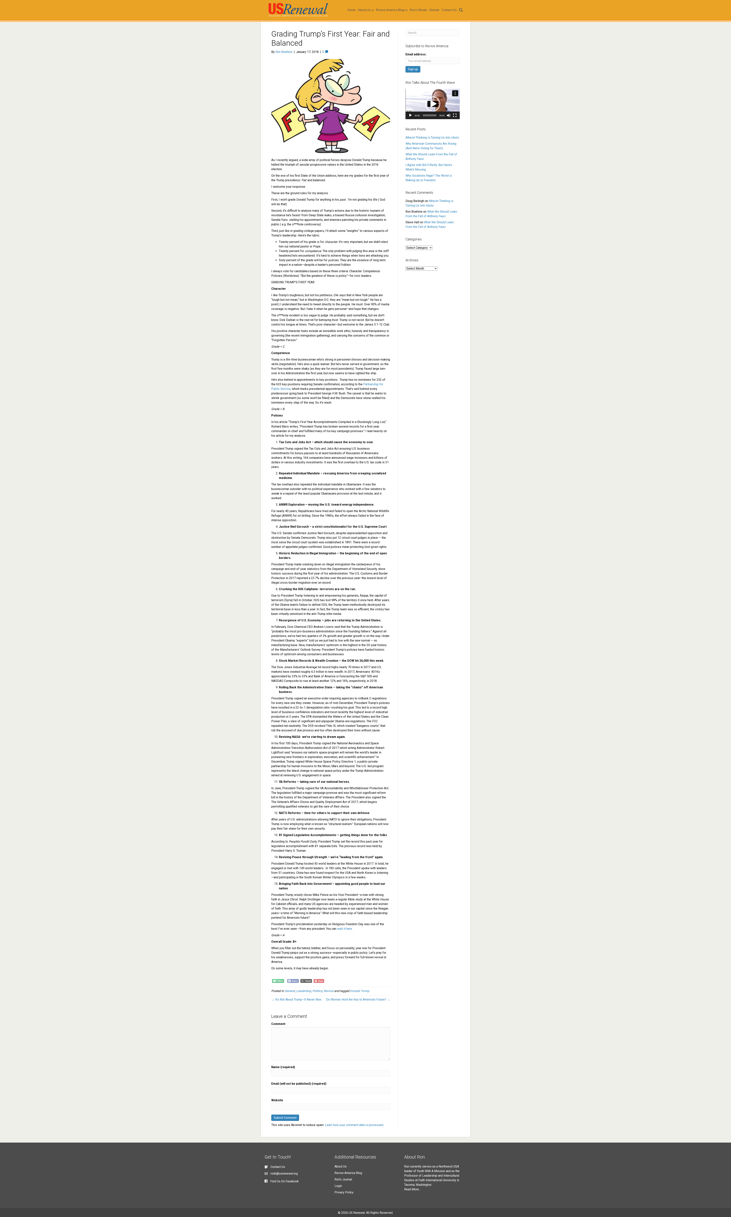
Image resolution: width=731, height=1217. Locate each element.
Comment (278, 1024)
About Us (364, 10)
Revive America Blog (390, 10)
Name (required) (283, 1067)
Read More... (412, 1189)
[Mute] (449, 115)
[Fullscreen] (455, 115)
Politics (317, 991)
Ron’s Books (418, 10)
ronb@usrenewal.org (284, 1173)
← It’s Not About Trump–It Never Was (296, 999)
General (290, 991)
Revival (328, 991)
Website (277, 1100)
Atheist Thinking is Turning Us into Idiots (432, 137)
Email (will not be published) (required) (298, 1083)
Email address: (415, 54)
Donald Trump (359, 991)
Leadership (303, 991)
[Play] (410, 115)
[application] (432, 104)
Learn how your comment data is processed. (354, 1125)
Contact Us (449, 10)
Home (351, 10)
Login (338, 1186)
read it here (344, 929)
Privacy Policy (344, 1192)
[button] (432, 104)
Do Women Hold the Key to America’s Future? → (358, 999)
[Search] (460, 10)
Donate (434, 10)
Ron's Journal (343, 1179)
